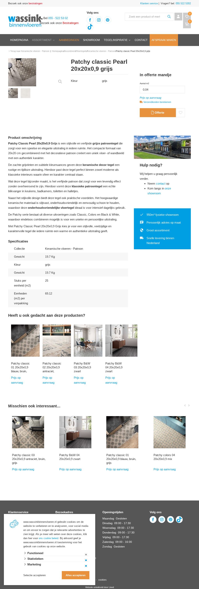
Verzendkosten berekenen (157, 102)
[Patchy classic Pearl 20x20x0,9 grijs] (22, 72)
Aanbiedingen (69, 40)
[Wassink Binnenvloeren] (24, 20)
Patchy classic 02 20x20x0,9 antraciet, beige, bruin (52, 369)
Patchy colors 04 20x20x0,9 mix (164, 457)
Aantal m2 (144, 83)
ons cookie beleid (48, 538)
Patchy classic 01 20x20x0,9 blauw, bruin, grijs (20, 369)
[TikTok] (90, 26)
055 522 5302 (183, 3)
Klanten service (149, 3)
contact (160, 183)
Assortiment (42, 40)
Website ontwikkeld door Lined (99, 587)
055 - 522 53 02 (58, 18)
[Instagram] (98, 20)
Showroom (91, 40)
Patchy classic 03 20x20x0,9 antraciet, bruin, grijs (28, 458)
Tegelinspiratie (115, 40)
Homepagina (19, 40)
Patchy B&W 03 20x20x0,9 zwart (82, 367)
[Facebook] (90, 20)
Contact (141, 40)
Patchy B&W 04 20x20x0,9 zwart (113, 367)
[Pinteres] (107, 20)
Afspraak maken (164, 40)
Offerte (159, 112)
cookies (102, 579)
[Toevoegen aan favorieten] (180, 112)
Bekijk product (21, 399)
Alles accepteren (76, 575)
